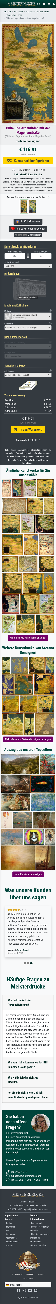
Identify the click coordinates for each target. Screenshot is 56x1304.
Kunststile (18, 11)
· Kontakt (8, 1223)
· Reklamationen (12, 1241)
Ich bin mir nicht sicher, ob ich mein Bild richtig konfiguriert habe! (28, 1095)
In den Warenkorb (29, 429)
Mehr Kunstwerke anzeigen (28, 874)
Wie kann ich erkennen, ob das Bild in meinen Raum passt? (28, 1065)
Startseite (6, 11)
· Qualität (34, 1230)
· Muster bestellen (38, 1245)
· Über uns (9, 1245)
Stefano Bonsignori (14, 15)
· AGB (7, 1230)
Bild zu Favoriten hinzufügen (30, 228)
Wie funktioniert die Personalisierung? (19, 1002)
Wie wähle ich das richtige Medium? (23, 1080)
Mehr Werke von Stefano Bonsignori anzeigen (28, 739)
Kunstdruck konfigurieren (30, 161)
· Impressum (10, 1227)
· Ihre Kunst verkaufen (39, 1227)
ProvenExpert (23, 950)
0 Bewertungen (34, 235)
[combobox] (28, 266)
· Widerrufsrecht (11, 1238)
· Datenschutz (10, 1234)
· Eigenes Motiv (36, 1223)
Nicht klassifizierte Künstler (37, 11)
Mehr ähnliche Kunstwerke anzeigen (28, 637)
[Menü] (4, 4)
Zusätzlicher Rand (11, 262)
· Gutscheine (35, 1241)
